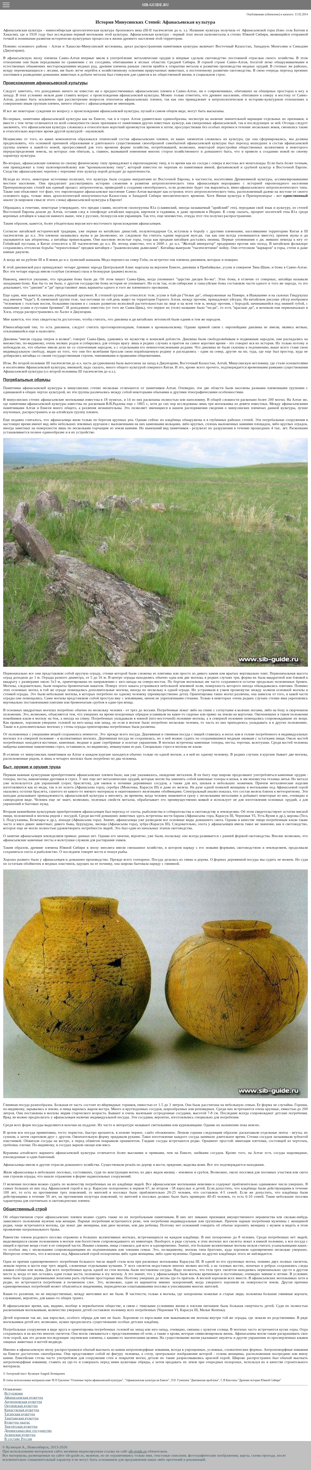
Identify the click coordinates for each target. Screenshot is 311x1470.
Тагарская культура (19, 1414)
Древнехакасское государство (28, 1431)
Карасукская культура (21, 1410)
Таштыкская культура (21, 1418)
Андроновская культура (23, 1402)
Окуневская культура (21, 1406)
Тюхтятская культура (20, 1426)
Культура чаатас (17, 1422)
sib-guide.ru (138, 1451)
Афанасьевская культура (23, 1397)
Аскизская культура (19, 1435)
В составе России (18, 1439)
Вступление (13, 1393)
